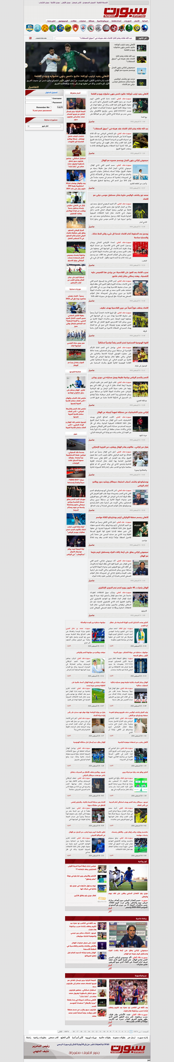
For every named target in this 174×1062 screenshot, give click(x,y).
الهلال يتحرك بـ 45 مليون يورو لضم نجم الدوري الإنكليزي (123, 588)
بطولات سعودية (119, 1037)
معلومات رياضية (39, 1037)
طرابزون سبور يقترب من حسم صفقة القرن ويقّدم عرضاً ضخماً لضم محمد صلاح (82, 1013)
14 (89, 1032)
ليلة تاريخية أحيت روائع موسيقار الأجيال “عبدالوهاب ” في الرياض (76, 552)
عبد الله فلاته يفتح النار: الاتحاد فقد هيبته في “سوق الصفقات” (120, 129)
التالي (60, 1032)
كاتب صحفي (53, 1037)
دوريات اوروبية (91, 1037)
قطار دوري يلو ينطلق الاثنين (85, 896)
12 (96, 1032)
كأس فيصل (76, 3)
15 (85, 1032)
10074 (66, 1032)
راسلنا (28, 1037)
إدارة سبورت (142, 1037)
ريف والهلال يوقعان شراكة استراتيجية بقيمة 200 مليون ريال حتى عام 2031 (76, 186)
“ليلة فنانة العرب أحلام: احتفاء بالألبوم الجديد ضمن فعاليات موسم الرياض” (76, 529)
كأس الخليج (65, 1037)
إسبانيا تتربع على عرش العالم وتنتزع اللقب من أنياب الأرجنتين (76, 280)
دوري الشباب (44, 3)
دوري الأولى (66, 3)
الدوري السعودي (89, 3)
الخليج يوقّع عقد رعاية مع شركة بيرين (135, 772)
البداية (145, 20)
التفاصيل (33, 87)
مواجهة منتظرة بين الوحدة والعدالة (93, 622)
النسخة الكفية (102, 3)
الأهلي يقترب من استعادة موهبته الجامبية (133, 742)
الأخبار (136, 20)
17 (77, 1032)
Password (57, 102)
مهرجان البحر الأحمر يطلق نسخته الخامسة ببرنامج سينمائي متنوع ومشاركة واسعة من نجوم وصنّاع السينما (76, 504)
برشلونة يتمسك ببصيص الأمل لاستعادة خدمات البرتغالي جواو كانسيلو (76, 258)
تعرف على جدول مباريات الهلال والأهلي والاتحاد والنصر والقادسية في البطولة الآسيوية (81, 946)
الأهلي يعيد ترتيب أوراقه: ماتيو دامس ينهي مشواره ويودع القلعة (71, 76)
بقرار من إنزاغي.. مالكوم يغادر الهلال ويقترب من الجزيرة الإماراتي (120, 447)
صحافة (91, 20)
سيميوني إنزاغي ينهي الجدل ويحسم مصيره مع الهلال (124, 160)
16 (81, 1032)
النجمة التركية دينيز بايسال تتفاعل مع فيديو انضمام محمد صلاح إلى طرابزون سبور (81, 983)
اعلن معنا (51, 20)
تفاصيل (91, 121)
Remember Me (42, 107)
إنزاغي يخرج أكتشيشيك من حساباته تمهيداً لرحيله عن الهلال (122, 412)
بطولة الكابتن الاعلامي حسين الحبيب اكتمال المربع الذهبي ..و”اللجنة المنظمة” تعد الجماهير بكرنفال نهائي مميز (76, 321)
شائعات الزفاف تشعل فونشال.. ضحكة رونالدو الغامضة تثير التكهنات (75, 139)
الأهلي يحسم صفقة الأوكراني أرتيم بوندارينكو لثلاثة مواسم (122, 517)
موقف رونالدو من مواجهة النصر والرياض (90, 652)
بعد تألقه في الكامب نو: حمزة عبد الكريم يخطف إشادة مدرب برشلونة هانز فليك (82, 926)
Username (57, 98)
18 (74, 1032)
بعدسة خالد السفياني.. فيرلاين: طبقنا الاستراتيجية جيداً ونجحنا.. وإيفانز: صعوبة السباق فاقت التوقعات (76, 457)
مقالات (73, 20)
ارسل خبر (131, 1037)
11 (100, 1032)
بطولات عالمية (105, 1037)
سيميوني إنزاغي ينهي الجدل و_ (119, 38)
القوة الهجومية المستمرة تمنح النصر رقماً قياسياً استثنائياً (123, 343)
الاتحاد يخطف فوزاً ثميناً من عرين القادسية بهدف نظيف (124, 308)
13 (93, 1032)
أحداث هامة (116, 20)
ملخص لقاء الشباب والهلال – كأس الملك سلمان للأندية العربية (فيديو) (76, 401)
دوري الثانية (55, 3)
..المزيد (112, 646)
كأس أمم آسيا (77, 1037)
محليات (82, 20)
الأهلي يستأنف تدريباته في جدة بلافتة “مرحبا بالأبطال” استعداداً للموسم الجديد (81, 1003)
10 (104, 1032)
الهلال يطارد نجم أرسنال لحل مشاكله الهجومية (89, 742)
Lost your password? (41, 110)
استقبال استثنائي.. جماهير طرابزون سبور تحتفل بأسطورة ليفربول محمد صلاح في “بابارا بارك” (82, 993)
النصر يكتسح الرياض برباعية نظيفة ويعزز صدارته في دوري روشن (120, 377)
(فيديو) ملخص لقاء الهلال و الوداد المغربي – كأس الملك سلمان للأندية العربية (76, 425)
